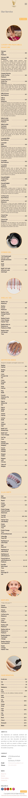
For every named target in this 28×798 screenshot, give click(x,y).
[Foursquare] (13, 789)
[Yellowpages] (10, 789)
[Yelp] (8, 789)
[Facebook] (2, 789)
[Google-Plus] (5, 789)
